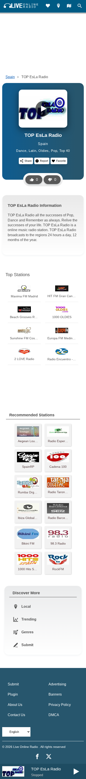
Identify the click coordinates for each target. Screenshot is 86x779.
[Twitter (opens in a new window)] (48, 756)
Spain (10, 77)
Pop (54, 151)
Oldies (43, 151)
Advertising (57, 684)
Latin (32, 151)
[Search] (79, 6)
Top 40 (64, 151)
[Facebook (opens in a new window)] (37, 756)
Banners (55, 694)
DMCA (54, 715)
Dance (21, 151)
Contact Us (16, 715)
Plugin (13, 694)
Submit (13, 684)
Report (44, 160)
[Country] (69, 6)
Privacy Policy (60, 705)
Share (28, 160)
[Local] (58, 6)
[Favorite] (48, 6)
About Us (15, 705)
